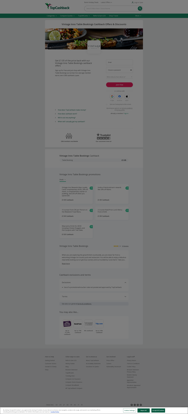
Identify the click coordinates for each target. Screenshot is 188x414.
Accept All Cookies (158, 410)
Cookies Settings (129, 410)
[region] (94, 410)
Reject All (144, 410)
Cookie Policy (55, 412)
